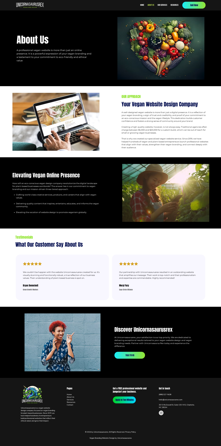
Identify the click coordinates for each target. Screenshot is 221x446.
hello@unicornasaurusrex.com (170, 400)
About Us (70, 397)
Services (70, 400)
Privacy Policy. (130, 432)
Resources (71, 402)
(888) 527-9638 (165, 394)
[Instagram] (161, 413)
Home (69, 394)
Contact (70, 405)
